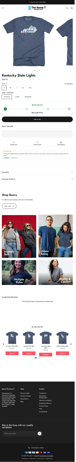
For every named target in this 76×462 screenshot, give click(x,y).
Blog (21, 401)
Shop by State (24, 393)
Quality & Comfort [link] (65, 280)
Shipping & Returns (45, 403)
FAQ (40, 409)
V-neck (17, 97)
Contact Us (42, 393)
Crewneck (7, 97)
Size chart (70, 83)
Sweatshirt (28, 97)
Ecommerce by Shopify (46, 456)
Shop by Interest (25, 396)
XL (23, 87)
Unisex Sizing (45, 252)
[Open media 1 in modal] (52, 18)
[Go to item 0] (35, 70)
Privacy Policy (43, 406)
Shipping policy (49, 458)
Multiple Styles (19, 280)
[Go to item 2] (37, 70)
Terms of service (41, 458)
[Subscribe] (39, 433)
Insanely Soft (9, 252)
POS (35, 456)
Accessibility (43, 411)
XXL (30, 87)
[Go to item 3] (39, 70)
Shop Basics (24, 399)
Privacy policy (32, 458)
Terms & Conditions (45, 400)
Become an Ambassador (43, 396)
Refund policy (25, 458)
